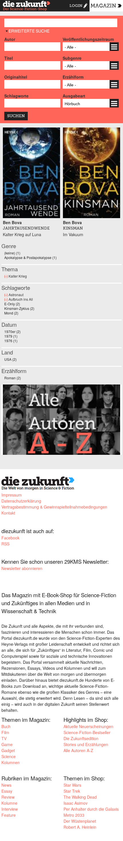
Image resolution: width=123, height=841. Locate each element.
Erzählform (73, 77)
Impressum (11, 495)
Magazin (103, 6)
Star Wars (72, 785)
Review (8, 797)
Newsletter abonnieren (21, 568)
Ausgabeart (74, 96)
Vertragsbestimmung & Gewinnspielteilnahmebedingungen (54, 507)
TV (4, 738)
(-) (6, 276)
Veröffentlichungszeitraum (88, 39)
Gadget (8, 750)
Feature (8, 815)
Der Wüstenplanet (80, 821)
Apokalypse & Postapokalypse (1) (30, 257)
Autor (9, 39)
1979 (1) (10, 336)
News (6, 785)
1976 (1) (10, 340)
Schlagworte (16, 96)
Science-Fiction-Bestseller (87, 732)
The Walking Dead (80, 797)
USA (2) (10, 359)
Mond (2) (11, 312)
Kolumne (9, 803)
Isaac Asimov (76, 803)
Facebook (10, 538)
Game (7, 744)
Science (8, 756)
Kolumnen (10, 762)
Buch (6, 726)
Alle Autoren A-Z (78, 750)
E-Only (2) (12, 303)
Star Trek (72, 791)
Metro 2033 (74, 815)
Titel (8, 58)
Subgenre (72, 58)
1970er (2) (12, 331)
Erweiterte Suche (29, 31)
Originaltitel (15, 77)
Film (5, 732)
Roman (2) (12, 377)
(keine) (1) (12, 252)
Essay (6, 791)
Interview (9, 809)
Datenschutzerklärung (21, 501)
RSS (5, 544)
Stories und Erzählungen (86, 744)
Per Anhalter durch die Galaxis (91, 809)
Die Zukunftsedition (81, 738)
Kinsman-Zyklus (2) (19, 308)
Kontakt (8, 513)
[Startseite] (26, 6)
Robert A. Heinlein (80, 827)
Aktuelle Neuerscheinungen (88, 726)
